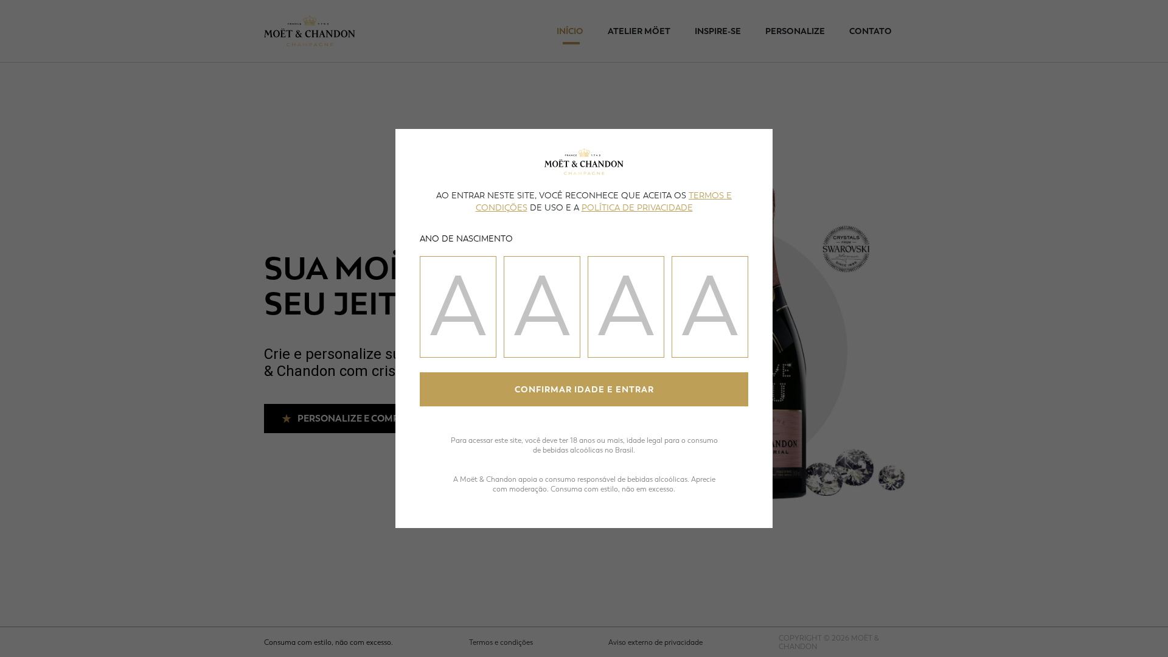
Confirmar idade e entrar (584, 389)
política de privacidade (637, 208)
